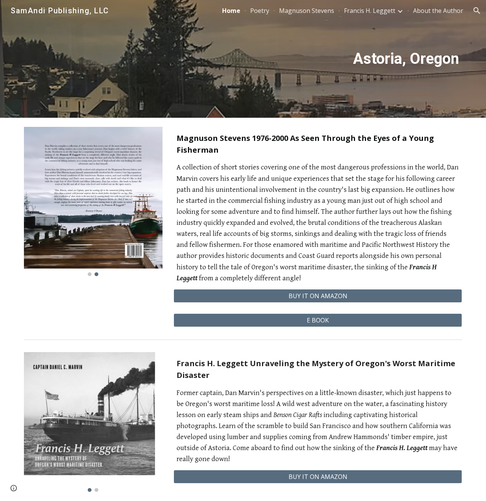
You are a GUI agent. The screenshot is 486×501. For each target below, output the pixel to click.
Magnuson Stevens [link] (306, 10)
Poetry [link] (259, 10)
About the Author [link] (438, 10)
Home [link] (231, 10)
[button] (477, 11)
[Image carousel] (93, 201)
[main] (261, 59)
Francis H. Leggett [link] (369, 10)
